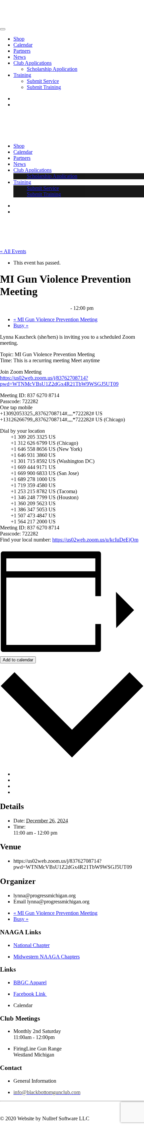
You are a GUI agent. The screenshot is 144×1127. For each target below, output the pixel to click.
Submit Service (43, 81)
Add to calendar (18, 659)
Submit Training (44, 87)
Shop (18, 39)
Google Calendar (31, 774)
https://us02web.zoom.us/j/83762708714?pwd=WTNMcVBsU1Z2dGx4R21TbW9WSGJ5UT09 (59, 381)
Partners (21, 51)
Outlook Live (27, 792)
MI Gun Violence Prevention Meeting (55, 319)
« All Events (13, 251)
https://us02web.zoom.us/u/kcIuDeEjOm (95, 540)
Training (22, 75)
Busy (20, 325)
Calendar (22, 45)
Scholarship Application (52, 69)
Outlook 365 (26, 786)
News (19, 57)
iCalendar (23, 780)
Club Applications (32, 63)
